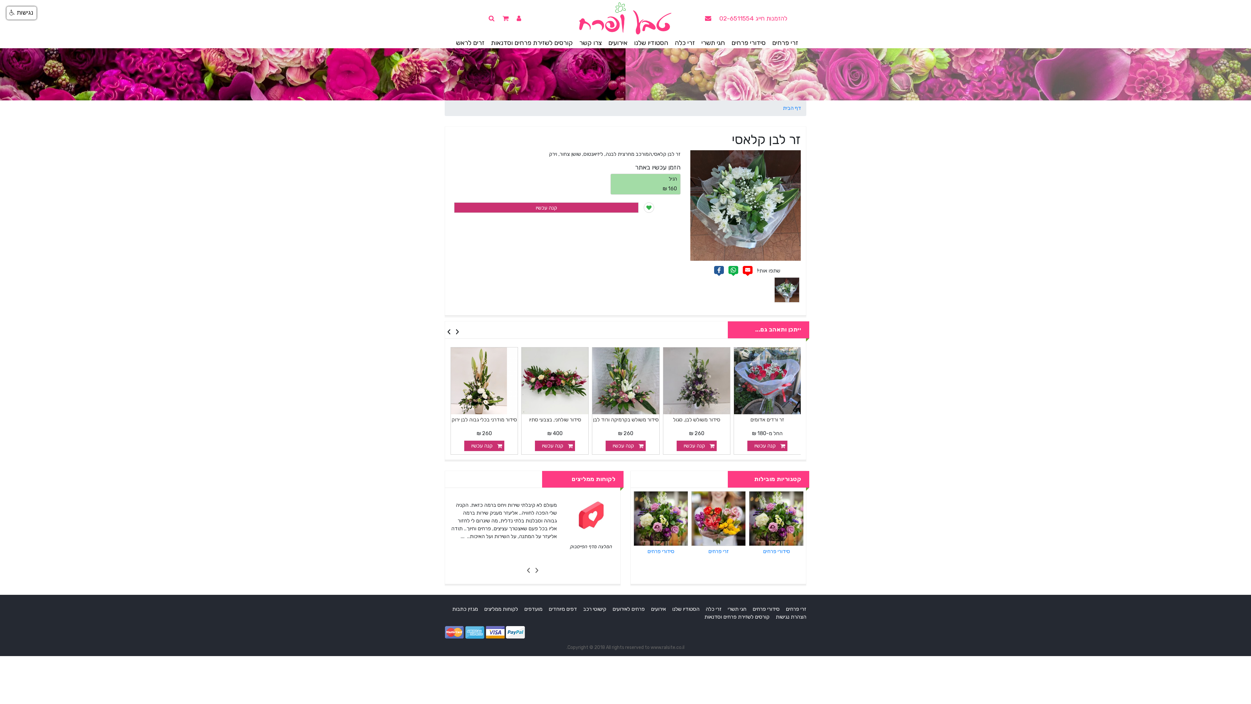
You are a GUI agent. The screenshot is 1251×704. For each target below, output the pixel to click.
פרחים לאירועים (628, 609)
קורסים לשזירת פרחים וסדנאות (532, 43)
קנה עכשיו (546, 208)
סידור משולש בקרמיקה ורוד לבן (696, 420)
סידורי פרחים (748, 43)
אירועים (617, 43)
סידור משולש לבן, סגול (767, 420)
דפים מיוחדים (563, 609)
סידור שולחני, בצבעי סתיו (626, 420)
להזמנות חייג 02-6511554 (753, 18)
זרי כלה (685, 43)
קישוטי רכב (594, 609)
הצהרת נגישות (791, 617)
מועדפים (533, 609)
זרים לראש (470, 43)
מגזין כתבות (465, 609)
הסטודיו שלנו (651, 43)
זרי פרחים (785, 43)
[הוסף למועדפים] (649, 207)
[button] (21, 13)
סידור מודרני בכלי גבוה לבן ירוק (555, 420)
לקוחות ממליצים (501, 609)
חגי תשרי (713, 43)
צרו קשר (590, 43)
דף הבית (792, 108)
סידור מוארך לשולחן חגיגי (484, 420)
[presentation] (457, 332)
